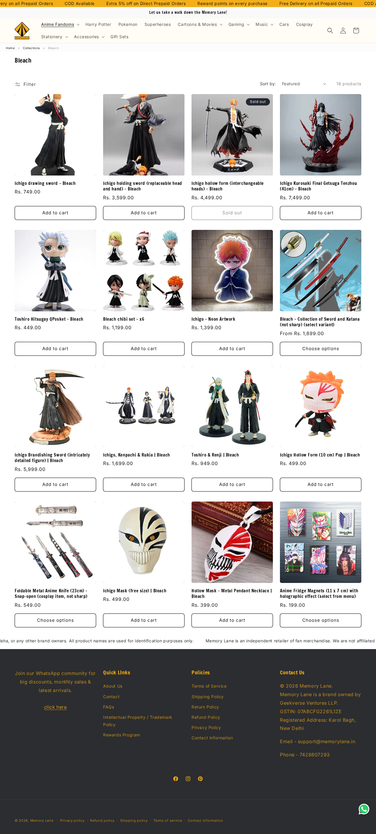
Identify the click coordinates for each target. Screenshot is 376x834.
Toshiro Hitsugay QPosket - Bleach (49, 319)
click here (55, 707)
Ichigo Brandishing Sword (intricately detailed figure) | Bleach (52, 458)
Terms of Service (209, 685)
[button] (60, 24)
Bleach (53, 48)
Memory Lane (41, 820)
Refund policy (102, 820)
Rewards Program (121, 734)
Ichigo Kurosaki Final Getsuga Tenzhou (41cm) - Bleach (318, 186)
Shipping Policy (208, 696)
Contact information (205, 820)
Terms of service (167, 820)
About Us (112, 685)
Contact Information (212, 737)
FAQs (108, 706)
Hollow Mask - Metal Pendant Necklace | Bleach (232, 593)
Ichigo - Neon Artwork (214, 319)
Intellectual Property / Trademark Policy (137, 721)
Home (10, 48)
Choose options (320, 348)
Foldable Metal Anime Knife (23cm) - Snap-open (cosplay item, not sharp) (51, 593)
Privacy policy (72, 820)
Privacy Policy (206, 727)
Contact (111, 696)
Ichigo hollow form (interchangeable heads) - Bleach (228, 186)
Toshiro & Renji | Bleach (215, 455)
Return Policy (205, 706)
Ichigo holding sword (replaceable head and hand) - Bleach (142, 186)
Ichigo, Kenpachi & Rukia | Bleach (136, 455)
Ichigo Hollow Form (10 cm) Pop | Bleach (320, 455)
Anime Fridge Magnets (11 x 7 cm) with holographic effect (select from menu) (319, 593)
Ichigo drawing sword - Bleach (45, 183)
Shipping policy (134, 820)
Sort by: (268, 83)
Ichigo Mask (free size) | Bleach (134, 591)
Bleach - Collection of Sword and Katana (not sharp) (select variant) (320, 322)
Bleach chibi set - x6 (124, 319)
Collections (31, 48)
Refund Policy (206, 717)
